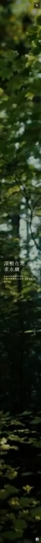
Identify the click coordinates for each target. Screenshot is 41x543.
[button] (37, 5)
